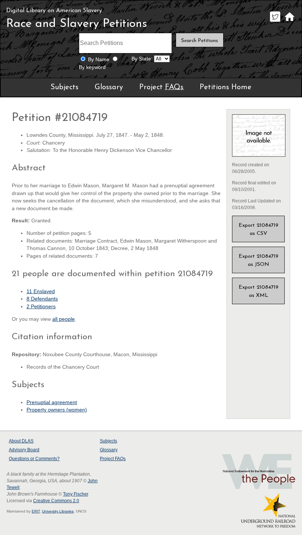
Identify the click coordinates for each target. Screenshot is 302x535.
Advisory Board (24, 449)
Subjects (64, 87)
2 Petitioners (41, 306)
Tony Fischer (75, 494)
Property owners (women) (57, 410)
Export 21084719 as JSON (258, 260)
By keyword (92, 67)
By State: (141, 59)
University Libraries (58, 511)
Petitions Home (226, 87)
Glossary (109, 87)
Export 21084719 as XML (258, 291)
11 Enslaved (41, 291)
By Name (98, 59)
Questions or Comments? (34, 458)
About (21, 441)
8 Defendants (42, 299)
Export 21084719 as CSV (258, 229)
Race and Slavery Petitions (76, 24)
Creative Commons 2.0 (56, 500)
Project (161, 87)
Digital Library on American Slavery (54, 11)
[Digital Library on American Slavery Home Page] (289, 21)
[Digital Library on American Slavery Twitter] (274, 21)
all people (63, 319)
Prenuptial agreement (52, 402)
